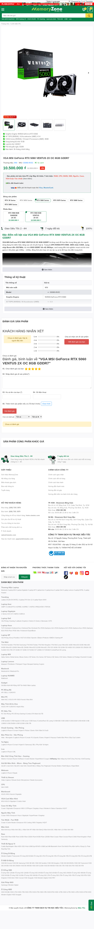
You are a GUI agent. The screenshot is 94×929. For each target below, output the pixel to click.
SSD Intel (11, 878)
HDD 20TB (83, 892)
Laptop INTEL (79, 590)
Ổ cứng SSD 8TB (80, 875)
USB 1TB (28, 723)
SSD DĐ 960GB (49, 866)
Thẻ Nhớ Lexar (56, 645)
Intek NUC (4, 699)
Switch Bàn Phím (62, 737)
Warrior (3, 759)
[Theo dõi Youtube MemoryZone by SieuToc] (87, 573)
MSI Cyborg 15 (21, 19)
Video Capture (6, 780)
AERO (16, 614)
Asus (41, 808)
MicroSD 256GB (23, 647)
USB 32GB (73, 721)
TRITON (47, 607)
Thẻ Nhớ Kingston (44, 645)
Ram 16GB (19, 837)
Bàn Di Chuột (44, 730)
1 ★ (35, 351)
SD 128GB (76, 647)
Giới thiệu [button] (6, 470)
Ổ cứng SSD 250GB (50, 873)
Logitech (4, 730)
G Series (37, 621)
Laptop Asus (50, 590)
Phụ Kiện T (39, 745)
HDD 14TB (75, 892)
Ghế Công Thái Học (74, 759)
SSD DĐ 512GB (38, 866)
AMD (6, 787)
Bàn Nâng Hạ (62, 759)
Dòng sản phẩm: (10, 196)
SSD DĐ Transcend (81, 863)
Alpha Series (5, 657)
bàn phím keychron (8, 19)
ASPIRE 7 (26, 607)
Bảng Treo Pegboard (44, 766)
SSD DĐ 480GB (26, 866)
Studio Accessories (36, 780)
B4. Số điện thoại (39, 392)
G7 (12, 614)
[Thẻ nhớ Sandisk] (47, 4)
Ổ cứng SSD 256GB (64, 873)
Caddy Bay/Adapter (7, 846)
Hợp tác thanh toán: (17, 539)
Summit (83, 657)
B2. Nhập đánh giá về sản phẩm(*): (16, 374)
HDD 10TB (58, 892)
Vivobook (24, 631)
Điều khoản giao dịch (8, 482)
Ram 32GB (28, 837)
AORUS (22, 614)
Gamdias (59, 808)
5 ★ (35, 337)
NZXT (65, 808)
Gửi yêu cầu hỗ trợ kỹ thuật (11, 519)
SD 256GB (84, 647)
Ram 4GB (4, 837)
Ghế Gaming (86, 759)
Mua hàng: (11, 508)
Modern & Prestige (74, 657)
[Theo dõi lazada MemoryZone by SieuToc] (71, 573)
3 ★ (35, 344)
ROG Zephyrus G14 (47, 628)
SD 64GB (68, 647)
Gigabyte (18, 794)
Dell (37, 730)
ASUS (11, 699)
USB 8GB (57, 721)
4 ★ (35, 340)
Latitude (18, 621)
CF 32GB (23, 650)
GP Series (48, 657)
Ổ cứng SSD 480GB (78, 873)
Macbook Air (5, 671)
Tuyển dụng (5, 490)
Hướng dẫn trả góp (55, 490)
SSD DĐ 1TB (60, 866)
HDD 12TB (66, 892)
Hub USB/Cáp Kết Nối (33, 846)
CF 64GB (31, 650)
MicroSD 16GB (67, 645)
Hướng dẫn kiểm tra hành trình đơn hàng (62, 494)
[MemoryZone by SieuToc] (47, 9)
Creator (89, 657)
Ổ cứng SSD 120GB (7, 873)
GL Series (40, 657)
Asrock (23, 699)
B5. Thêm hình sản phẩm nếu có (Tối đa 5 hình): (26, 404)
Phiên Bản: (7, 209)
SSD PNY (52, 878)
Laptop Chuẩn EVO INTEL (9, 600)
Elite (28, 638)
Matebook (4, 678)
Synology (4, 885)
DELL (6, 692)
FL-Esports (34, 737)
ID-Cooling (28, 822)
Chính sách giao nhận (56, 475)
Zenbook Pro (36, 628)
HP (2, 692)
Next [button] (88, 72)
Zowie (33, 730)
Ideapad (4, 664)
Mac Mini (30, 699)
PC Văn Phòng (6, 714)
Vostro (31, 621)
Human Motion (56, 766)
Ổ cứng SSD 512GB (16, 875)
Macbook (4, 590)
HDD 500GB (5, 892)
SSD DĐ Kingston (53, 863)
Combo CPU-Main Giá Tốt (34, 714)
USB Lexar (24, 721)
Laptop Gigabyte (22, 590)
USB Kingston (15, 721)
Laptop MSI (12, 590)
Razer (10, 730)
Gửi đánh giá (10, 411)
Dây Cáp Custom (74, 737)
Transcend (15, 856)
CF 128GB (38, 650)
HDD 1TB (14, 892)
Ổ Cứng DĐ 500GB (26, 856)
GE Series (55, 657)
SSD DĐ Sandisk (41, 863)
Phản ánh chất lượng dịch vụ (11, 527)
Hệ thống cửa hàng (8, 478)
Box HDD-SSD (20, 846)
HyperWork (39, 759)
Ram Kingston (82, 837)
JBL (34, 745)
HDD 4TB (36, 892)
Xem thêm (48, 269)
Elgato (15, 773)
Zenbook (8, 628)
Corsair (15, 730)
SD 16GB (54, 647)
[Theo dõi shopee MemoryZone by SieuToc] (76, 573)
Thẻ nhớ (60, 19)
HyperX (21, 730)
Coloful (19, 801)
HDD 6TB (43, 892)
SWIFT (3, 607)
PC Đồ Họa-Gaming (18, 714)
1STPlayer (28, 808)
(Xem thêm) (27, 178)
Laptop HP (32, 590)
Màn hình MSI (68, 830)
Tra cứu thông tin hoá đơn (10, 523)
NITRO (32, 607)
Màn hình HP (27, 830)
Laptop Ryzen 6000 (40, 600)
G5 (9, 614)
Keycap (53, 737)
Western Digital (6, 856)
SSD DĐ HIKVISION (67, 863)
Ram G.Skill (72, 837)
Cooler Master (29, 759)
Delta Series (15, 657)
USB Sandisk (5, 721)
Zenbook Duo (16, 628)
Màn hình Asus (6, 830)
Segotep (36, 808)
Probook (45, 638)
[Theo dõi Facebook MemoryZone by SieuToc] (66, 573)
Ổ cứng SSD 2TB (56, 875)
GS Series (63, 657)
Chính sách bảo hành (55, 482)
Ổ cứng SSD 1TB (44, 875)
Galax (53, 808)
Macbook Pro (14, 671)
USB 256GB (11, 723)
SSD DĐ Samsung (19, 863)
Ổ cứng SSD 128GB (21, 873)
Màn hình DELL (17, 830)
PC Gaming (41, 19)
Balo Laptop (32, 685)
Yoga (24, 664)
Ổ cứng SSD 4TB (68, 875)
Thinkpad (19, 664)
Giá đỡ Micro (32, 766)
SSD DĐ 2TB (69, 866)
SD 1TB (9, 650)
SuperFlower (33, 815)
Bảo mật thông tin (7, 486)
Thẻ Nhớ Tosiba (32, 645)
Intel (2, 787)
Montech (47, 808)
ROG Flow (8, 631)
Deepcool (17, 808)
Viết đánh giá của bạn (76, 342)
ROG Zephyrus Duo (75, 628)
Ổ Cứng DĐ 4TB (74, 856)
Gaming (12, 621)
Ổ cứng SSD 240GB (36, 873)
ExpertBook (31, 631)
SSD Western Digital (41, 878)
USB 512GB (20, 723)
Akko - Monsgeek (6, 737)
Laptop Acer (41, 590)
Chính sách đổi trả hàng (56, 478)
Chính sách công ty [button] (58, 470)
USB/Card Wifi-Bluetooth (49, 846)
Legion (42, 664)
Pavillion (17, 638)
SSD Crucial (19, 878)
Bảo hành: (10, 511)
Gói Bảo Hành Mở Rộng (9, 685)
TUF (2, 628)
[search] (89, 15)
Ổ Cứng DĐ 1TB (39, 856)
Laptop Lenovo (68, 590)
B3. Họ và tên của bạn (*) (12, 392)
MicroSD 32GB (78, 645)
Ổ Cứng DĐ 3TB (63, 856)
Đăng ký (24, 577)
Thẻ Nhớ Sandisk (6, 645)
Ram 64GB (36, 837)
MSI (15, 163)
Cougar (46, 759)
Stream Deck (16, 780)
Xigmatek (10, 808)
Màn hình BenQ (38, 830)
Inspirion (25, 621)
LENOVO (12, 692)
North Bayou (67, 766)
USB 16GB (65, 721)
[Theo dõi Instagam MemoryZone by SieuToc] (82, 573)
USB (65, 19)
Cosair (3, 808)
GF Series (32, 657)
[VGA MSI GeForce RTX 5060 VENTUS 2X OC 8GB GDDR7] (47, 72)
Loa (70, 19)
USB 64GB (81, 721)
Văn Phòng (4, 621)
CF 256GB (46, 650)
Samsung (28, 745)
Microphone (25, 780)
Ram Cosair (54, 837)
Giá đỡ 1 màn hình (7, 766)
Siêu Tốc (81, 908)
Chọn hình (46, 404)
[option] (47, 72)
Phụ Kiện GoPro (74, 846)
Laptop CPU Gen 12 (26, 600)
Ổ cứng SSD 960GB (30, 875)
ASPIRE (18, 607)
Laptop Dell (58, 590)
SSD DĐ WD (30, 863)
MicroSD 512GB (34, 647)
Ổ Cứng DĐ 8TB (86, 856)
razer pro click (51, 19)
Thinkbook (11, 664)
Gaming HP (59, 638)
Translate (89, 1)
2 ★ (35, 347)
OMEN (52, 638)
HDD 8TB (51, 892)
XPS (50, 621)
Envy (11, 638)
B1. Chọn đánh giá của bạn (13, 369)
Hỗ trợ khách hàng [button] (11, 503)
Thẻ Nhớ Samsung (20, 645)
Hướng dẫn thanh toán (56, 486)
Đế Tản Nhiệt (22, 685)
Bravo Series (24, 657)
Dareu (42, 737)
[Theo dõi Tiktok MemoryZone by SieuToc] (66, 577)
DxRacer (21, 759)
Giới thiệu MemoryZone (9, 475)
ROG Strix (16, 631)
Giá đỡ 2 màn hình (20, 766)
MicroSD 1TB (45, 647)
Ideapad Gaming (33, 664)
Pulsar (27, 730)
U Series (4, 614)
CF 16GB (16, 650)
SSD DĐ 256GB (14, 866)
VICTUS (23, 638)
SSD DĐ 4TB (79, 866)
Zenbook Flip (26, 628)
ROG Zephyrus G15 (61, 628)
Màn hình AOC (49, 830)
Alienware (44, 621)
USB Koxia (32, 721)
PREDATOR (40, 607)
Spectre (33, 638)
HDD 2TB (21, 892)
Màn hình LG (59, 830)
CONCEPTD (11, 607)
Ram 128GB (45, 837)
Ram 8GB (12, 837)
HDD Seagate (16, 895)
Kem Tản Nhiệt (63, 846)
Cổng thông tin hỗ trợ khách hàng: (20, 515)
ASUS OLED (31, 19)
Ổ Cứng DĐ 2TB (51, 856)
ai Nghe (45, 745)
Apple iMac (20, 707)
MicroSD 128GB (11, 647)
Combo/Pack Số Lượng (58, 650)
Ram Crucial (64, 837)
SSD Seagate (28, 878)
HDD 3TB (28, 892)
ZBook (40, 638)
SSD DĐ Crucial (6, 863)
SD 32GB (61, 647)
